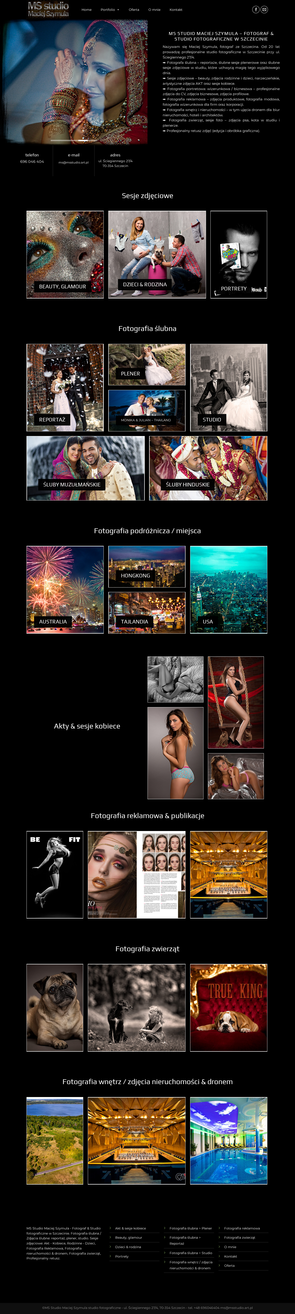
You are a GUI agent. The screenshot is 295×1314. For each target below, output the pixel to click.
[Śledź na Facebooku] (256, 9)
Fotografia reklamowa (242, 1228)
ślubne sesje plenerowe (239, 62)
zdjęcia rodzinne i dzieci (232, 78)
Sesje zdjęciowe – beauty (188, 78)
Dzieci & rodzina (128, 1247)
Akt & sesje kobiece (130, 1228)
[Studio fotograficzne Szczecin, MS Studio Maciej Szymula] (48, 9)
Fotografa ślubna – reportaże (192, 62)
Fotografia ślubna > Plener (191, 1228)
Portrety (122, 1256)
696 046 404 (32, 161)
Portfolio (108, 10)
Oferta (134, 10)
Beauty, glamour (128, 1237)
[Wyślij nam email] (264, 9)
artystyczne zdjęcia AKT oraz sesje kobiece (198, 83)
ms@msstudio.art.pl (74, 162)
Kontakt (176, 10)
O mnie (154, 10)
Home (86, 10)
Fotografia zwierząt (239, 1237)
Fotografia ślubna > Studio (191, 1253)
